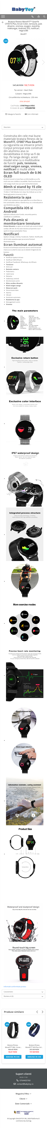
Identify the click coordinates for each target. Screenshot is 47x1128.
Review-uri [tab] (8, 996)
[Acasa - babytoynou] (23, 9)
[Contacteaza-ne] (32, 16)
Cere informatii (32, 114)
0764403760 (24, 1080)
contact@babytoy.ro (24, 1084)
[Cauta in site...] (44, 16)
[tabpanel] (23, 59)
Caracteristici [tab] (8, 992)
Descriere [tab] (7, 127)
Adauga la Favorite (14, 114)
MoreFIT (23, 34)
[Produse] (3, 17)
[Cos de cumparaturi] (38, 16)
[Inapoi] (2, 22)
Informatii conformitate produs (15, 986)
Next (43, 62)
